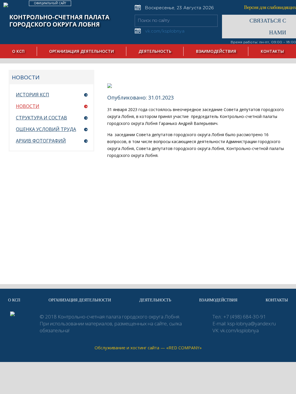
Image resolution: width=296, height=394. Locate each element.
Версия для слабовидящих (270, 7)
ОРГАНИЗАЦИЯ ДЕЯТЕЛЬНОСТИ (81, 51)
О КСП (18, 51)
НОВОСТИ (27, 106)
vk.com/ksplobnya (239, 330)
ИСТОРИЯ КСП (32, 94)
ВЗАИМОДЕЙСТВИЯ (216, 51)
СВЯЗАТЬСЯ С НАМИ (267, 26)
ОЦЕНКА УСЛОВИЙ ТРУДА (46, 129)
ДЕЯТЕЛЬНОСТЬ (154, 51)
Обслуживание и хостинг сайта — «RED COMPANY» (148, 347)
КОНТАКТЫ (272, 51)
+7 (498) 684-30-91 (244, 316)
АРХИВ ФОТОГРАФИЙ (41, 141)
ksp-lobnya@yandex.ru (251, 323)
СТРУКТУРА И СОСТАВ (41, 118)
